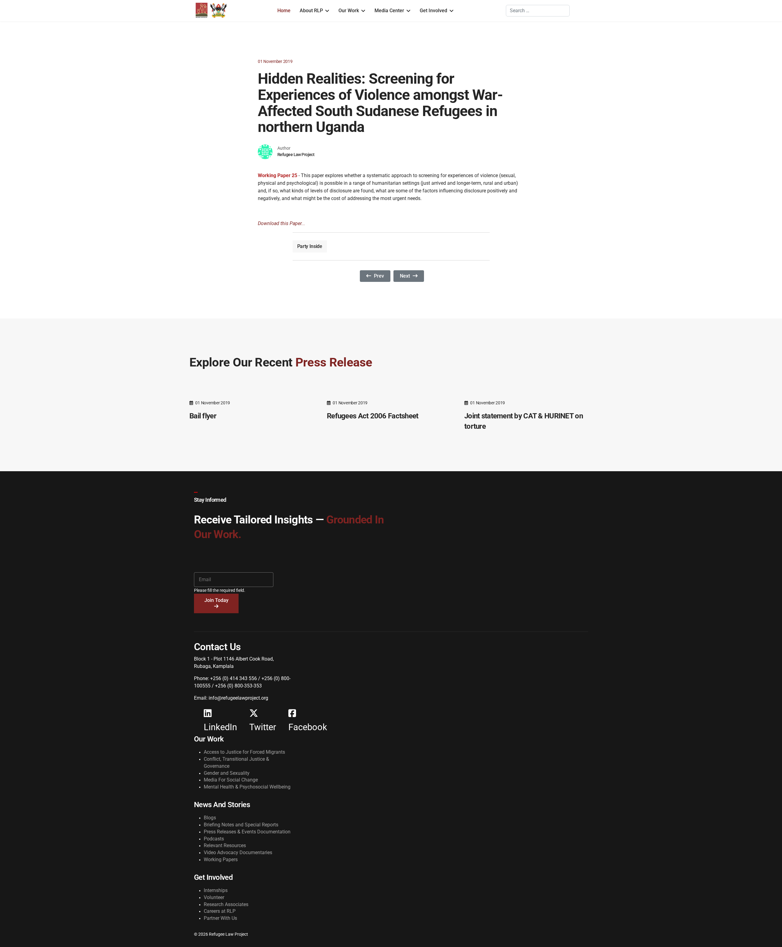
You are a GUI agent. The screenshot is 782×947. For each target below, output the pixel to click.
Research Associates (226, 904)
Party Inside (309, 246)
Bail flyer (202, 416)
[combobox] (538, 10)
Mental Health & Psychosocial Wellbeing (247, 787)
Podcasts (214, 839)
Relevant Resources (225, 845)
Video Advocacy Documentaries (238, 852)
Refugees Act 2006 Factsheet (372, 416)
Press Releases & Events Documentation (247, 832)
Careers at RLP (220, 911)
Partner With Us (220, 918)
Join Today (216, 600)
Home (284, 10)
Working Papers (221, 859)
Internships (216, 890)
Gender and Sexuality (227, 773)
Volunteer (214, 897)
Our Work (348, 10)
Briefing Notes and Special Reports (241, 825)
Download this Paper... (281, 223)
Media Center (389, 10)
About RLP (311, 10)
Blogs (210, 818)
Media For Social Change (231, 780)
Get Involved (433, 10)
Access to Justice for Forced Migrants (244, 752)
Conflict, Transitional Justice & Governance (236, 762)
